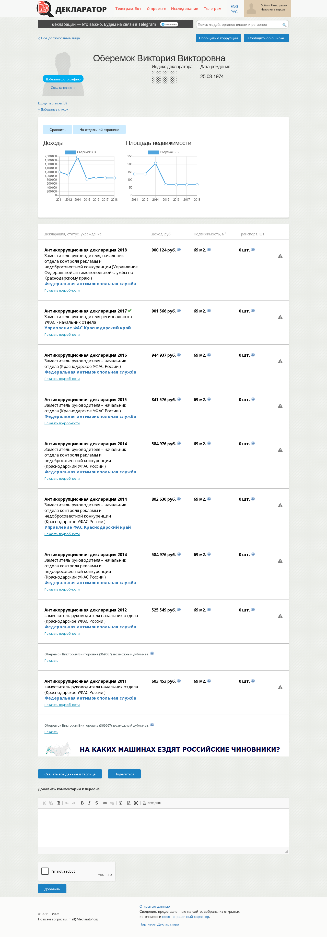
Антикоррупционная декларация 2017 (85, 311)
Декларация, (55, 234)
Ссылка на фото (63, 87)
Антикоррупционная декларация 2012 (85, 610)
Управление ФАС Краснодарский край (87, 328)
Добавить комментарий (69, 788)
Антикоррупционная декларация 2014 (85, 444)
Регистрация (279, 5)
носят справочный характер (185, 916)
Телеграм (212, 8)
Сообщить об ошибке (266, 37)
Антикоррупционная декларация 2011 (85, 681)
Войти (264, 5)
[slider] (45, 210)
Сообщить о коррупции (218, 37)
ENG (234, 6)
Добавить (52, 888)
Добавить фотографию (63, 78)
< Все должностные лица (59, 37)
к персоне (91, 788)
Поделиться (124, 773)
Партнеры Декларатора (159, 924)
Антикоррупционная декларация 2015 (85, 399)
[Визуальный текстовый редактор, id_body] (163, 828)
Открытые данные (154, 906)
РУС (234, 11)
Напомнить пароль (273, 9)
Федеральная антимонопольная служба (90, 283)
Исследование (184, 8)
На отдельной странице (99, 129)
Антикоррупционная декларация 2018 (85, 250)
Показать (51, 660)
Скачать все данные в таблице (70, 773)
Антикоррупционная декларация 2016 (85, 355)
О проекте (156, 8)
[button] (44, 803)
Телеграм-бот (128, 8)
